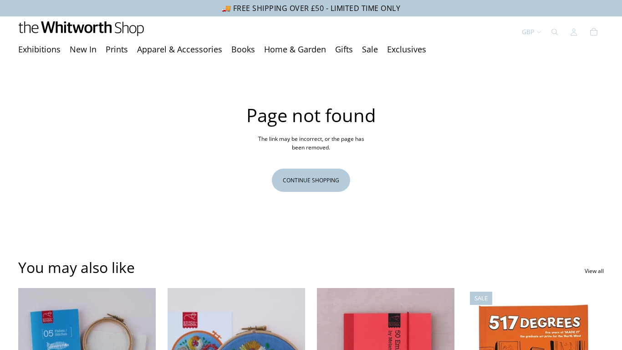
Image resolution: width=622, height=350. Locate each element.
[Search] (555, 32)
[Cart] (594, 32)
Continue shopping (311, 180)
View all (594, 271)
